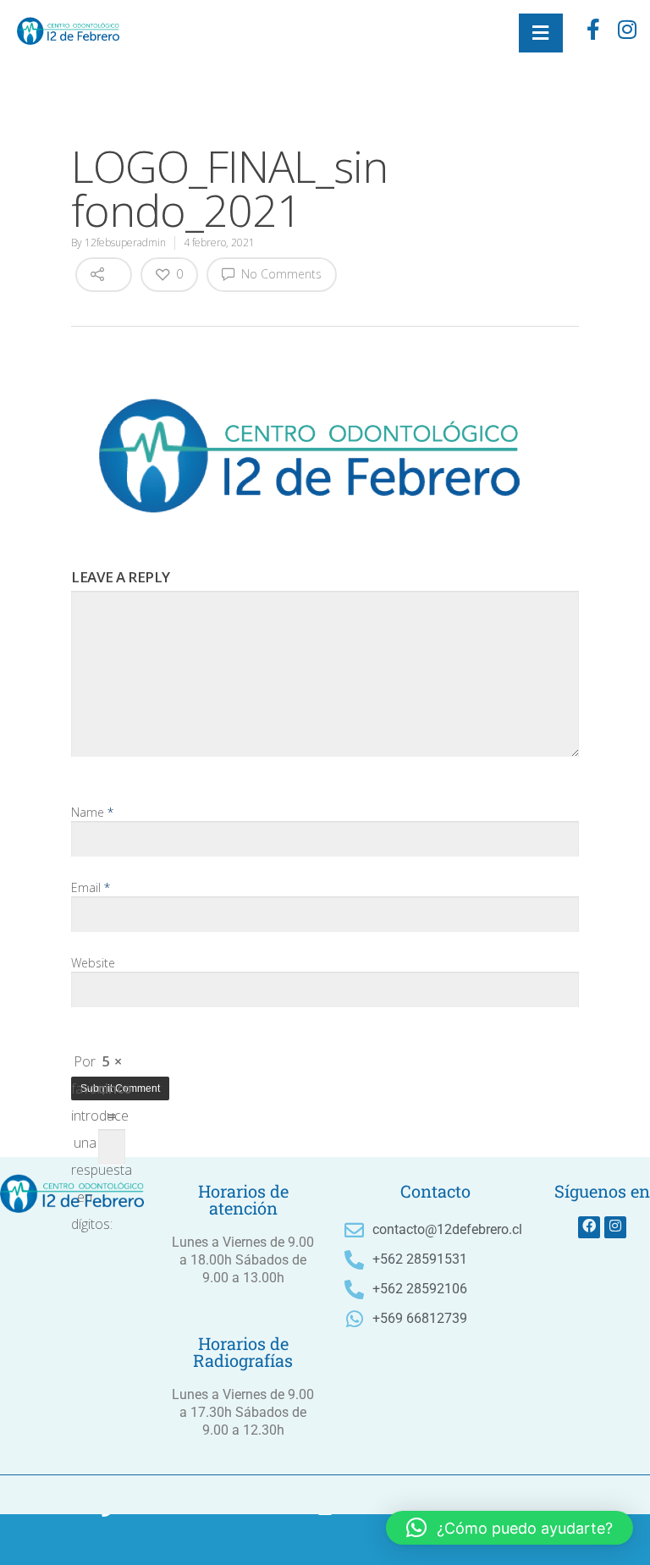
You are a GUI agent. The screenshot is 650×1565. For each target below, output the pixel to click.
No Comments (280, 274)
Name (92, 812)
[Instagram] (615, 1227)
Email (90, 887)
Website (93, 963)
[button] (509, 1528)
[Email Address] (325, 1539)
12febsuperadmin (125, 242)
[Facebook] (593, 33)
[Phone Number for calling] (108, 1539)
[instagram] (627, 33)
